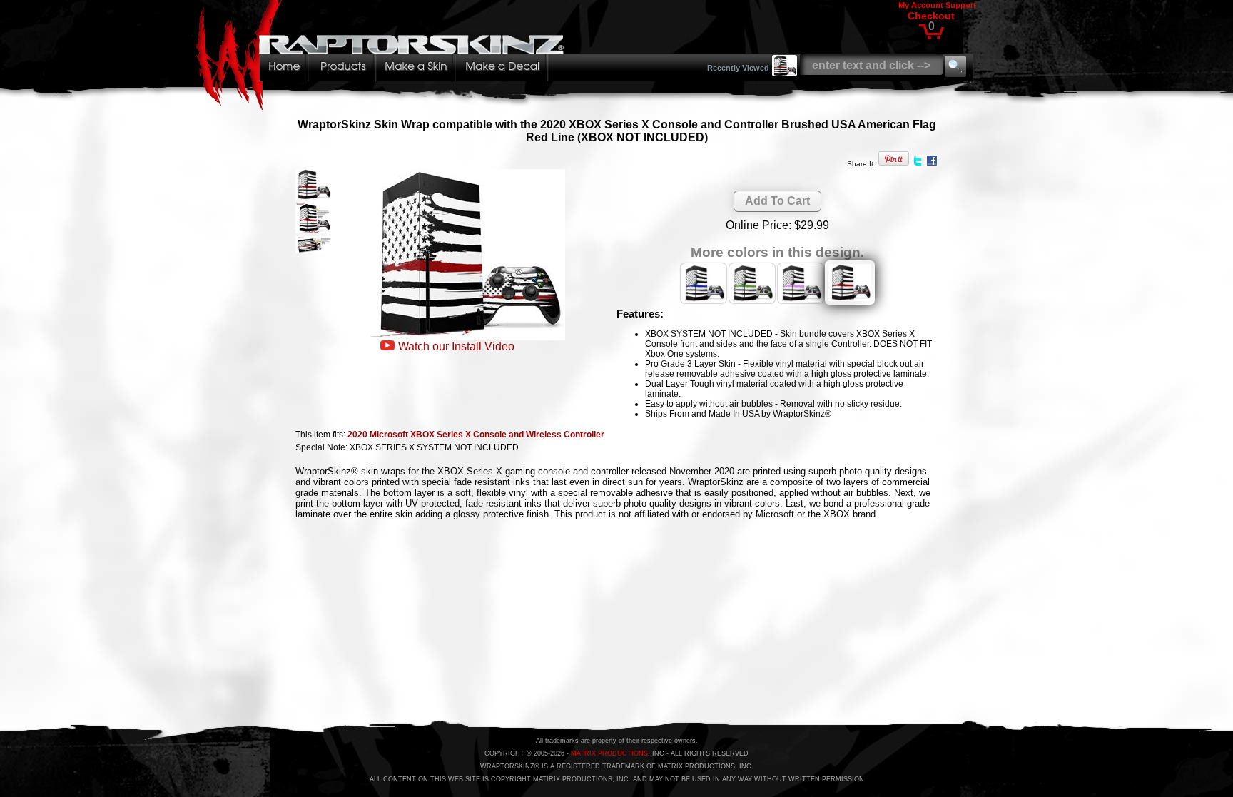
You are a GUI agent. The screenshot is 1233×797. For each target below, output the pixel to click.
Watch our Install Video (456, 346)
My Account (920, 5)
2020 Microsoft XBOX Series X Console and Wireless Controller (475, 435)
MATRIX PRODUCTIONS (609, 753)
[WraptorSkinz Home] (383, 106)
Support (960, 5)
